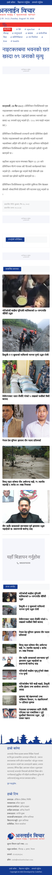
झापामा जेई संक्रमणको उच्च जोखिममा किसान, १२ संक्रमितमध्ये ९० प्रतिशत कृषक (33, 700)
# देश (18, 29)
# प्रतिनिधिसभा (16, 37)
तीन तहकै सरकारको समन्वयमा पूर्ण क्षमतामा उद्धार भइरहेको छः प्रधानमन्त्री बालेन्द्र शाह (23, 528)
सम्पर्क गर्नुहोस (37, 2)
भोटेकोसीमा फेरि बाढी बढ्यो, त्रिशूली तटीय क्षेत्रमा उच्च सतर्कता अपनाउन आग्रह (34, 687)
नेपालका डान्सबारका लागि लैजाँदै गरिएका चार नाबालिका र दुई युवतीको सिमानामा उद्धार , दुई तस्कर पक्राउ (33, 714)
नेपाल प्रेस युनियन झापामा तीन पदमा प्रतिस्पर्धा (21, 440)
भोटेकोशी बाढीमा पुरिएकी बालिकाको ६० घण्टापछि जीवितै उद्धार (24, 312)
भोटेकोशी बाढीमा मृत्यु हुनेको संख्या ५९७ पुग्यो (33, 672)
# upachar (30, 29)
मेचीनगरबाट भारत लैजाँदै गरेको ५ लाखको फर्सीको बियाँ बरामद (25, 398)
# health (15, 41)
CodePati (38, 872)
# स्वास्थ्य (29, 33)
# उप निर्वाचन (32, 37)
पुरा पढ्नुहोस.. (12, 783)
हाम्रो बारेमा (11, 2)
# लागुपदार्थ (17, 33)
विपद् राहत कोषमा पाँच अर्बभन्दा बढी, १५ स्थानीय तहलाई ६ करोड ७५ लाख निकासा (23, 483)
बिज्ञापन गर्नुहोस (24, 2)
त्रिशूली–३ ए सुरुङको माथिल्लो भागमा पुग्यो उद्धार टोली (25, 355)
